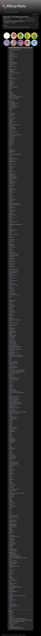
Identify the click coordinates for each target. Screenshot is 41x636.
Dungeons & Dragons (12, 182)
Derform (11, 155)
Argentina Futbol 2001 (12, 63)
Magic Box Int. (12, 315)
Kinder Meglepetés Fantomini (13, 284)
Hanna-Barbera (12, 239)
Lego (10, 298)
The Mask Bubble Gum (12, 525)
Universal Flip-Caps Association (15, 536)
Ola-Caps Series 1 (12, 374)
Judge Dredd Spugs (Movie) (13, 270)
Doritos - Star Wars (12, 171)
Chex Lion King (11, 126)
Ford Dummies (11, 211)
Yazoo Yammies (12, 570)
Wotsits (10, 559)
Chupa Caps (12, 130)
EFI (10, 193)
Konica (10, 286)
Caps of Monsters (12, 113)
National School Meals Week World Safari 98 (16, 356)
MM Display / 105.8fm (12, 342)
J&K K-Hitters (12, 256)
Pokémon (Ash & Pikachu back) (14, 396)
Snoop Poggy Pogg (12, 465)
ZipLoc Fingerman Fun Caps (13, 585)
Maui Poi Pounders (12, 328)
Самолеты (11, 601)
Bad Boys (10, 75)
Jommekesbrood (12, 266)
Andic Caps (11, 59)
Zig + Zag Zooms (12, 578)
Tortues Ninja (11, 532)
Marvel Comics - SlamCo (14, 322)
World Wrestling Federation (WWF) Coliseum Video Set (17, 557)
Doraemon (10, 169)
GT (10, 238)
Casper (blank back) (12, 117)
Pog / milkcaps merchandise (13, 622)
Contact (10, 614)
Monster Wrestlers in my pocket (14, 347)
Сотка (10, 602)
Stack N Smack (12, 486)
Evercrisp (11, 196)
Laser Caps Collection (12, 293)
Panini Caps (12, 381)
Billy (10, 89)
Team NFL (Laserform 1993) (13, 515)
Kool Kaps (10, 287)
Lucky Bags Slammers (12, 305)
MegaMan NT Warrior (12, 332)
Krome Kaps (12, 288)
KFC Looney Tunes (12, 277)
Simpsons (10, 449)
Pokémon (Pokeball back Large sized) (15, 402)
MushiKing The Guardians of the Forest (15, 354)
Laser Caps (11, 291)
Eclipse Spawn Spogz (12, 189)
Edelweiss (10, 190)
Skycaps (11, 452)
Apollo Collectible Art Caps (13, 62)
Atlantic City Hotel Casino (13, 66)
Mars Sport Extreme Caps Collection (15, 319)
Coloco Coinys (11, 140)
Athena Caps (11, 65)
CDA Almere (11, 120)
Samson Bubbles (12, 441)
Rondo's (10, 435)
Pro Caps (11, 421)
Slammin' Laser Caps (12, 458)
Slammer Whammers (13, 456)
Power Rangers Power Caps (14, 417)
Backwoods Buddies (12, 69)
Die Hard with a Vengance (13, 158)
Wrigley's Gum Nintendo (13, 560)
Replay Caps (11, 430)
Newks (10, 360)
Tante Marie (11, 507)
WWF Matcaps (11, 564)
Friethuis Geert (11, 218)
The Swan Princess (12, 526)
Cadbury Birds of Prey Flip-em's (14, 106)
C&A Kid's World (11, 102)
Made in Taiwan (12, 312)
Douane (10, 172)
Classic (11, 133)
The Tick (10, 528)
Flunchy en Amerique (12, 210)
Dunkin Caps (12, 183)
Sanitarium (11, 442)
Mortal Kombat (11, 350)
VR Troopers (11, 545)
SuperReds (11, 501)
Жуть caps (11, 592)
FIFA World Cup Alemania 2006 (14, 203)
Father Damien (11, 200)
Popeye (10, 414)
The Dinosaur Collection (13, 521)
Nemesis (10, 357)
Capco (11, 110)
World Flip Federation (13, 553)
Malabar (10, 317)
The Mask (10, 522)
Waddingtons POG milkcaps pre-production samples (17, 618)
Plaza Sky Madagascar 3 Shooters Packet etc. (16, 392)
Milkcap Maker (11, 339)
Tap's (10, 508)
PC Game (10, 384)
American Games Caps (13, 56)
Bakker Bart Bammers (13, 78)
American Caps (11, 55)
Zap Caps (11, 577)
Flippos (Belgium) (12, 207)
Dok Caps (11, 168)
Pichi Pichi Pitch (11, 386)
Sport (10, 480)
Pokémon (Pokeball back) (13, 400)
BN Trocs (11, 93)
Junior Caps (11, 273)
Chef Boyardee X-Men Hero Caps (14, 124)
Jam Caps (11, 259)
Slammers (11, 74)
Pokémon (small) (12, 406)
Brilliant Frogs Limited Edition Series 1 (15, 96)
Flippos (11, 206)
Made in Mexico (12, 311)
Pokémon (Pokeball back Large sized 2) (15, 403)
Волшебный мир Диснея (13, 591)
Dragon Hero (11, 179)
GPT (10, 235)
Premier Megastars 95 (12, 418)
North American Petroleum (13, 367)
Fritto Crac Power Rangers (13, 221)
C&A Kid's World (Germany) (13, 103)
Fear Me (10, 202)
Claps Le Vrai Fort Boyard (13, 131)
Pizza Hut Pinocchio (12, 389)
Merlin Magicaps (12, 336)
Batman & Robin (11, 81)
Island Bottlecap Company (14, 255)
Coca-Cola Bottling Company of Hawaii (15, 134)
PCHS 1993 (11, 385)
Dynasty (10, 186)
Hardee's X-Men (11, 241)
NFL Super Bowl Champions (13, 361)
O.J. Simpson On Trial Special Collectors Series (16, 371)
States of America (12, 494)
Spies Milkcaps (11, 473)
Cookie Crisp (11, 144)
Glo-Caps (11, 231)
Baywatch (10, 85)
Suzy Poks (11, 504)
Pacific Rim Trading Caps (14, 379)
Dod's (10, 165)
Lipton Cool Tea (11, 301)
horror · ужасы (11, 249)
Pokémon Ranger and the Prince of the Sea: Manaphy (17, 411)
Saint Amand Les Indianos (13, 439)
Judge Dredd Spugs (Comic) (13, 269)
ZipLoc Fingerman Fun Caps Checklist (15, 587)
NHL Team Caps (11, 364)
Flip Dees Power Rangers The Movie (15, 204)
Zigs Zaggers (11, 584)
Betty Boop (11, 88)
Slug (10, 459)
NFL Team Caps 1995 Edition (13, 363)
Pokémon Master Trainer (13, 410)
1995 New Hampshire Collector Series (16, 49)
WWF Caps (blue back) (12, 563)
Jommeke (11, 265)
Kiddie (10, 279)
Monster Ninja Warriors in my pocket (15, 346)
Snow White (11, 466)
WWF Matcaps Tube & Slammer (14, 566)
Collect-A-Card (12, 137)
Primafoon (10, 420)
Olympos (10, 375)
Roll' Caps (10, 434)
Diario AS (11, 157)
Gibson (10, 228)
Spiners (11, 476)
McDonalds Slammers (12, 331)
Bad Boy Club (12, 70)
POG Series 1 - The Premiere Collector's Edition (16, 621)
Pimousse (10, 388)
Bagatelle (10, 77)
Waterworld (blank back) (13, 549)
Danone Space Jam (12, 150)
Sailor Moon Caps (12, 438)
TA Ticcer (10, 512)
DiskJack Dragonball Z (12, 161)
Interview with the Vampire (13, 253)
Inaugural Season (12, 252)
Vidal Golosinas (12, 542)
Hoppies (11, 248)
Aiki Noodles (11, 52)
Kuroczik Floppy (12, 290)
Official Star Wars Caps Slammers (14, 372)
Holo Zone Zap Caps (12, 246)
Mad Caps (10, 308)
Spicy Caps (11, 470)
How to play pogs (12, 624)
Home (10, 611)
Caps (10, 112)
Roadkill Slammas (12, 431)
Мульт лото (11, 598)
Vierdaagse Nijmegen (12, 543)
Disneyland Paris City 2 (13, 164)
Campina (10, 109)
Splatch (10, 477)
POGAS (10, 393)
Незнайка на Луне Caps (13, 599)
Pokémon (10, 395)
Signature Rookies (12, 448)
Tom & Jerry (11, 529)
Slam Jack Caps (12, 455)
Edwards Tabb (12, 192)
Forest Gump (11, 213)
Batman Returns (11, 82)
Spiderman (11, 472)
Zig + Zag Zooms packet (13, 580)
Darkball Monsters (12, 151)
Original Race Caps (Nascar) (14, 378)
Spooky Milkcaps (12, 479)
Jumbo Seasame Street (13, 272)
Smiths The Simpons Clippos (13, 462)
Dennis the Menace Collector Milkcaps (15, 154)
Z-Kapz (10, 574)
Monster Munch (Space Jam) (13, 345)
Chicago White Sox (12, 127)
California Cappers (12, 107)
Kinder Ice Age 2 (11, 283)
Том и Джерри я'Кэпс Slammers (14, 605)
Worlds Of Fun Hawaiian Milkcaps (15, 556)
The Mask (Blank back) (12, 524)
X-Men (11, 567)
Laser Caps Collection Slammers (14, 294)
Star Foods (11, 487)
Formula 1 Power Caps (12, 214)
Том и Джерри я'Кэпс (12, 603)
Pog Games (11, 617)
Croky (11, 147)
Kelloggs (11, 276)
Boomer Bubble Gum (13, 95)
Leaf (10, 297)
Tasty (11, 511)
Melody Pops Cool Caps (13, 335)
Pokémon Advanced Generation (14, 407)
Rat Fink (11, 424)
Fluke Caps (11, 209)
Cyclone (11, 148)
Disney (11, 162)
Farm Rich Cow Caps (12, 199)
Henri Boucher (11, 245)
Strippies (11, 500)
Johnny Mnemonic (12, 263)
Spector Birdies (11, 469)
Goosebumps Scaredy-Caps (13, 234)
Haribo (10, 242)
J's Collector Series (12, 258)
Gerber (10, 227)
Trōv (10, 533)
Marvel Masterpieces (12, 325)
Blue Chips (11, 92)
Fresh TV (10, 217)
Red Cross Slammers (12, 427)
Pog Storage (11, 625)
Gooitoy (10, 232)
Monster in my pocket (12, 343)
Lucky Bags (11, 304)
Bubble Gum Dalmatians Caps (14, 98)
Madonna (10, 314)
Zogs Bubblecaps (12, 588)
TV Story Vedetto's (12, 535)
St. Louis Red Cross (12, 484)
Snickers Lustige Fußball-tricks (14, 463)
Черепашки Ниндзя (12, 606)
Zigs (10, 581)
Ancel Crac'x (11, 58)
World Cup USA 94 (12, 552)
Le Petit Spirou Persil (12, 300)
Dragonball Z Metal (12, 175)
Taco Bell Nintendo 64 (12, 505)
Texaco (11, 518)
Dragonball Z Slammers (13, 176)
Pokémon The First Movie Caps (14, 413)
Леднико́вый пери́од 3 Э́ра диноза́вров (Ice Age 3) (17, 595)
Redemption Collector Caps (13, 428)
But (9, 99)
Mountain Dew (11, 353)
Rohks (11, 432)
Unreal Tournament (12, 539)
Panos (10, 382)
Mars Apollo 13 (11, 318)
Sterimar (10, 497)
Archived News (11, 613)
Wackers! (11, 546)
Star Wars (10, 491)
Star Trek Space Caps (12, 490)
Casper (10, 116)
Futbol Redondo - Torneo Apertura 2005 (15, 224)
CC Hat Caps (11, 119)
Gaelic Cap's (11, 225)
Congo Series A (11, 141)
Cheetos (11, 123)
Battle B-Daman (11, 84)
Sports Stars (11, 483)
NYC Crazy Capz (12, 368)
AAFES (11, 51)
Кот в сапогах (11, 594)
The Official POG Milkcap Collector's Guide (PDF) (17, 628)
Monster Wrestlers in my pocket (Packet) (15, 349)
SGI (10, 445)
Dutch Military (12, 185)
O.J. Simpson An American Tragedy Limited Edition (17, 370)
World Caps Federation (13, 550)
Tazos (11, 514)
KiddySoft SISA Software (13, 280)
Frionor (10, 220)
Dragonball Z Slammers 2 (13, 178)
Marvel (10, 321)
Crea (10, 145)
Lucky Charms (11, 307)
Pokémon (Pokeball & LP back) (14, 399)
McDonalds (11, 329)
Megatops (10, 333)
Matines (10, 326)
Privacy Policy (11, 615)
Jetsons (10, 262)
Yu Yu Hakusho (11, 573)
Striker (10, 498)
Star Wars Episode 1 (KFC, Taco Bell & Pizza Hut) (17, 493)
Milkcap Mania (14, 7)
